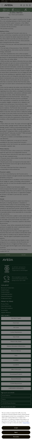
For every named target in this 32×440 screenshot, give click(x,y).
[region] (16, 424)
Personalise (16, 436)
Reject (16, 432)
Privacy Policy (26, 422)
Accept (16, 427)
